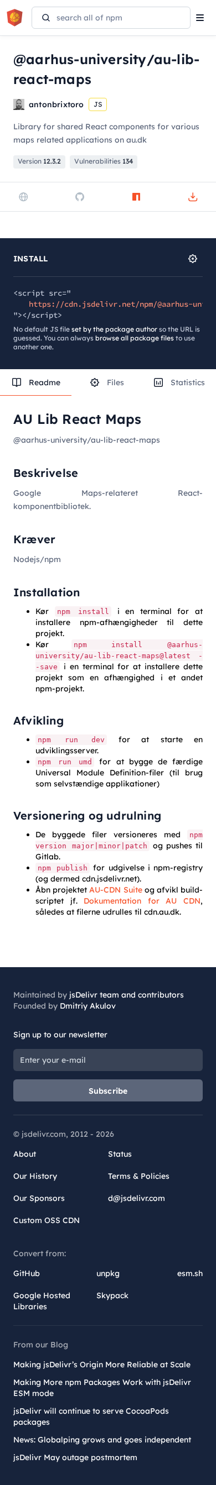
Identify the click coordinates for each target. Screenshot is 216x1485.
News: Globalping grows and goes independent (102, 1440)
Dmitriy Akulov (88, 1006)
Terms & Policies (138, 1176)
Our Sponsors (39, 1198)
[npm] (136, 197)
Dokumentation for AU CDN (142, 901)
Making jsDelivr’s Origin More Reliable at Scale (102, 1364)
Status (120, 1154)
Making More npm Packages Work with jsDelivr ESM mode (102, 1387)
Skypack (112, 1295)
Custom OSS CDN (46, 1220)
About (24, 1154)
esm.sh (190, 1273)
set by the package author (114, 329)
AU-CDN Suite (115, 890)
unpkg (108, 1273)
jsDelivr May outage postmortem (75, 1457)
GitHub (26, 1273)
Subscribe (108, 1091)
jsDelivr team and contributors (126, 995)
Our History (35, 1176)
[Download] (193, 197)
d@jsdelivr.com (136, 1198)
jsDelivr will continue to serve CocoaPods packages (91, 1416)
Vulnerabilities (103, 161)
